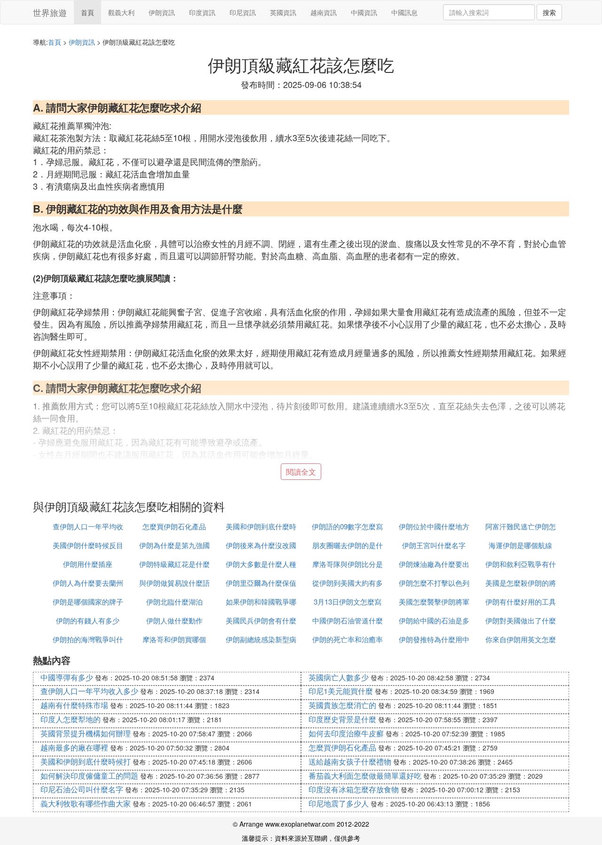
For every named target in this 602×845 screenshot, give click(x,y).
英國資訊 (283, 12)
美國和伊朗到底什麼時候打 (85, 761)
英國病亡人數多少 (339, 677)
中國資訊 (364, 12)
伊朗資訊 (162, 12)
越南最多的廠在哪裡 (74, 747)
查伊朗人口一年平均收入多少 (89, 691)
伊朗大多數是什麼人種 (261, 564)
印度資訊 (202, 12)
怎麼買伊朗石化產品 (174, 526)
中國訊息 (404, 12)
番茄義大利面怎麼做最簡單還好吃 (365, 775)
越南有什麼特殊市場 (74, 705)
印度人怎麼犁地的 (70, 719)
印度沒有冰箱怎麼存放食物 (354, 789)
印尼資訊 (243, 12)
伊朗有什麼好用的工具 (520, 601)
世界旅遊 (50, 12)
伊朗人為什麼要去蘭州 (88, 583)
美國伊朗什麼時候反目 (88, 545)
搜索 (549, 12)
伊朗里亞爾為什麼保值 (261, 583)
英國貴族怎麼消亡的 (342, 705)
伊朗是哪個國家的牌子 (88, 601)
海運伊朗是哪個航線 (520, 545)
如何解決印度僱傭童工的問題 (89, 775)
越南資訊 (323, 12)
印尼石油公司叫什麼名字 (81, 789)
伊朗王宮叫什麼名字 (434, 545)
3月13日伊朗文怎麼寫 (347, 601)
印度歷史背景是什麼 (342, 719)
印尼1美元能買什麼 (341, 691)
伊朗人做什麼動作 (174, 620)
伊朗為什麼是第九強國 (174, 545)
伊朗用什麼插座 (87, 564)
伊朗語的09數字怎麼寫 (347, 526)
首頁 (87, 12)
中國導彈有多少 (66, 677)
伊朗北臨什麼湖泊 (174, 601)
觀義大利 (121, 12)
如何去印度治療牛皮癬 (346, 733)
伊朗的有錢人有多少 (87, 620)
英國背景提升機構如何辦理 (85, 733)
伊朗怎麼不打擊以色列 (434, 583)
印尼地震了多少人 (339, 803)
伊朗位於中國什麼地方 (434, 526)
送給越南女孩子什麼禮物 (350, 761)
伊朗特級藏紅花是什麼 (174, 564)
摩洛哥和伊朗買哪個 (174, 639)
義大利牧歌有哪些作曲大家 (85, 803)
